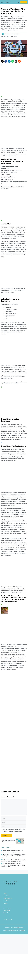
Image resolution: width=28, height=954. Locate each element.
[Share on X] (2, 61)
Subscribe (23, 2)
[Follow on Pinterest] (9, 919)
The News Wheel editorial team (12, 34)
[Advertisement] (14, 81)
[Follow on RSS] (11, 919)
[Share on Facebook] (5, 61)
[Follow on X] (7, 919)
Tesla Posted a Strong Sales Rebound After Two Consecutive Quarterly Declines (13, 860)
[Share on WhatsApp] (12, 61)
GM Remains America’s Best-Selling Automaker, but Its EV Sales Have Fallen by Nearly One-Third (13, 865)
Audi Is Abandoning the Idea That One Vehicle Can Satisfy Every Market (12, 851)
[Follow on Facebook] (4, 919)
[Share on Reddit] (19, 61)
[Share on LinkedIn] (9, 61)
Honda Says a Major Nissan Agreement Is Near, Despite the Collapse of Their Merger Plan (13, 856)
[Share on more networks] (16, 61)
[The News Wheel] (8, 2)
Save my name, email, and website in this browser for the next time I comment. (14, 830)
